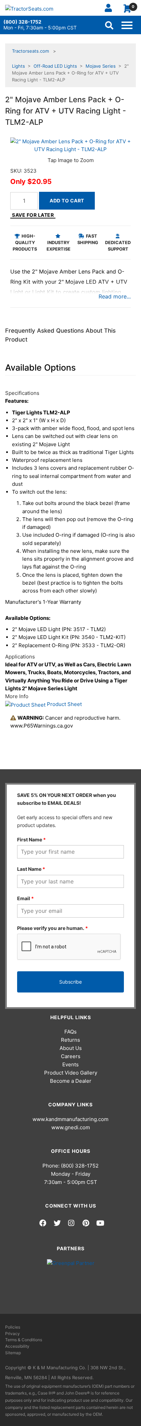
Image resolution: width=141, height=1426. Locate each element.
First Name (31, 839)
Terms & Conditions (23, 1339)
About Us (71, 1048)
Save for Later (33, 215)
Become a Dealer (70, 1081)
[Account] (111, 8)
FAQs (70, 1031)
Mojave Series (101, 66)
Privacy (12, 1333)
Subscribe (70, 982)
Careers (70, 1056)
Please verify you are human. (52, 928)
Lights (18, 66)
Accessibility (17, 1346)
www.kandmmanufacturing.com (70, 1119)
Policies (12, 1327)
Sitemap (13, 1352)
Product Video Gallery (70, 1072)
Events (70, 1064)
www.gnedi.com (70, 1127)
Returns (70, 1040)
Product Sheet (64, 704)
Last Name (31, 869)
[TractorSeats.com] (29, 9)
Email (25, 898)
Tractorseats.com (30, 51)
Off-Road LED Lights (55, 66)
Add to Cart (67, 200)
